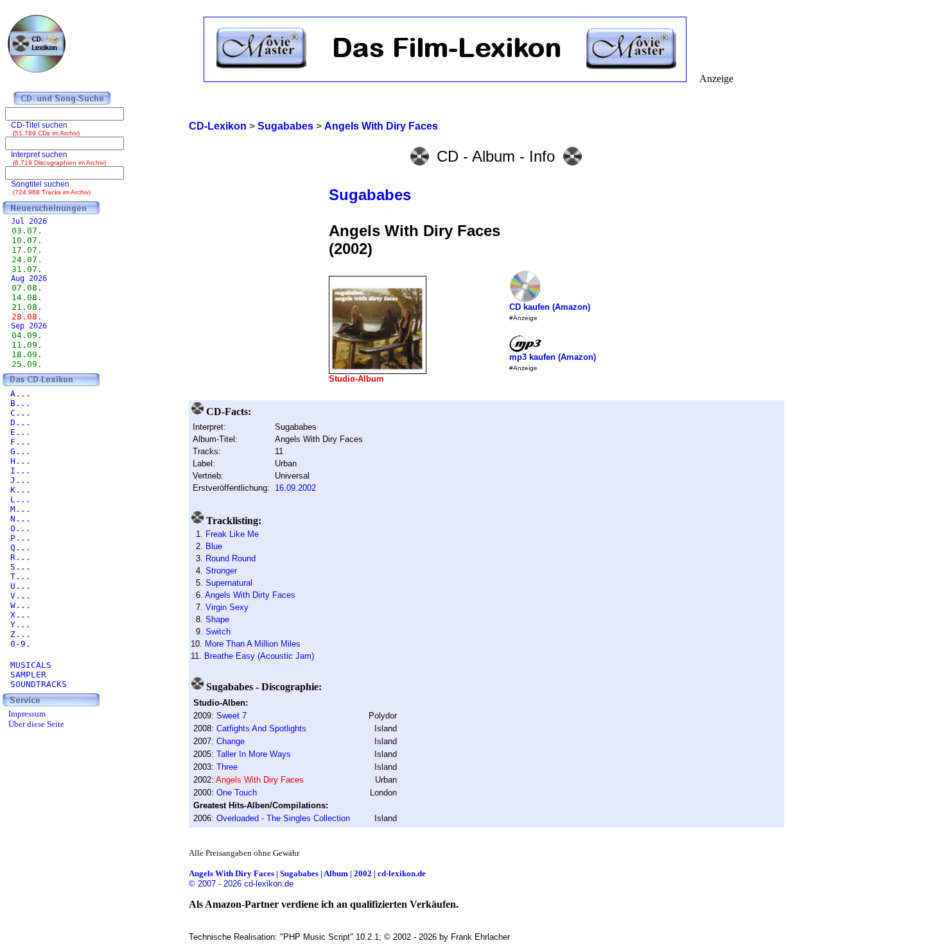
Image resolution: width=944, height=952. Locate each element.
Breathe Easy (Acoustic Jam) (259, 656)
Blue (213, 546)
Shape (217, 619)
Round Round (230, 558)
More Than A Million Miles (253, 644)
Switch (218, 631)
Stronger (221, 570)
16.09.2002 (295, 488)
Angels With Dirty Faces (250, 595)
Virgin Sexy (227, 607)
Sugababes (370, 194)
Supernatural (228, 583)
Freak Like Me (232, 534)
